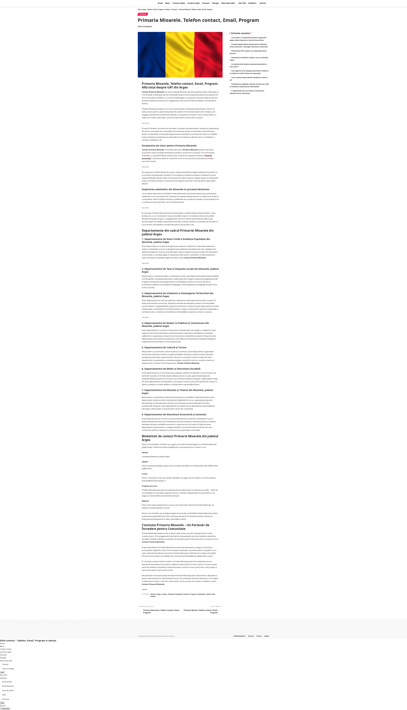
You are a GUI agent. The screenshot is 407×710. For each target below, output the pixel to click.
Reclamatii (201, 594)
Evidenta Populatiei (175, 594)
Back (2, 672)
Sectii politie (7, 682)
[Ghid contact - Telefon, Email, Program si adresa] (145, 3)
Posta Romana (8, 686)
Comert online (5, 649)
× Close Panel (5, 709)
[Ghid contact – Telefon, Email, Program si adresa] (144, 629)
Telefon (153, 596)
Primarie (142, 14)
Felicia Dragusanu (145, 26)
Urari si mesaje (8, 668)
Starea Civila (210, 594)
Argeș (158, 594)
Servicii (3, 705)
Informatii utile (6, 661)
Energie (3, 658)
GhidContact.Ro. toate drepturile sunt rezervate (159, 636)
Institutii (3, 678)
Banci (2, 646)
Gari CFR (3, 675)
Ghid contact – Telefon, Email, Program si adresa (28, 640)
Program (193, 594)
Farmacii (3, 655)
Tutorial (5, 664)
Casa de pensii (8, 690)
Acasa (2, 643)
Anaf (4, 695)
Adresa (152, 594)
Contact (164, 594)
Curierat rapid (5, 652)
